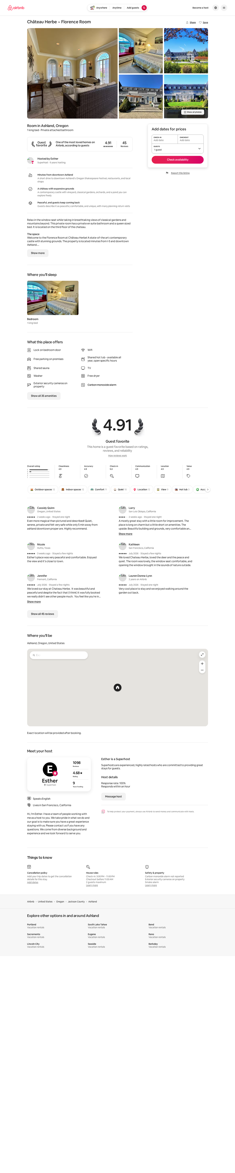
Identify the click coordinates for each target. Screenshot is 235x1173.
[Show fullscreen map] (202, 654)
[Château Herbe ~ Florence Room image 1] (72, 73)
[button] (178, 148)
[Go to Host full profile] (59, 774)
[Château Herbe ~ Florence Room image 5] (186, 97)
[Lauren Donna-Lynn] (122, 577)
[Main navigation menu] (224, 8)
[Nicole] (31, 546)
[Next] (207, 489)
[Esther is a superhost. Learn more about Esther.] (30, 160)
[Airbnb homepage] (16, 7)
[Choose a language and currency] (215, 8)
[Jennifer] (31, 577)
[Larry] (122, 510)
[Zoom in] (202, 663)
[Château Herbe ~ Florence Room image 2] (141, 50)
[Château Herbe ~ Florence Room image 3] (141, 97)
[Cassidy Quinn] (31, 510)
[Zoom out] (202, 670)
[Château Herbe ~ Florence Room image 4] (186, 50)
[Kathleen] (122, 546)
